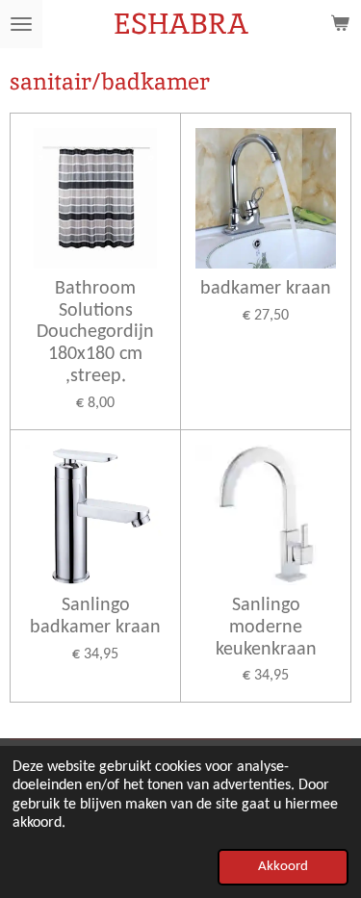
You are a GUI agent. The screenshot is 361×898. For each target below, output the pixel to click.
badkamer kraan (265, 288)
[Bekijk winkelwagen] (340, 24)
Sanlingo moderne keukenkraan (266, 627)
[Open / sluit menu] (21, 24)
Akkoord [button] (283, 867)
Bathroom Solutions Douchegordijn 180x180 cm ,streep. (95, 332)
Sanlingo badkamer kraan (95, 616)
